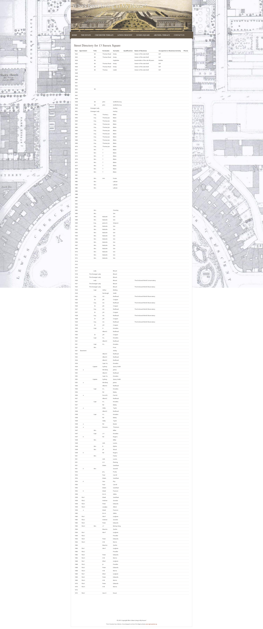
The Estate (86, 35)
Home (74, 35)
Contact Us (179, 35)
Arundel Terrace (162, 35)
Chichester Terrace (104, 35)
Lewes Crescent (125, 35)
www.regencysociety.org (151, 624)
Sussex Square (143, 35)
